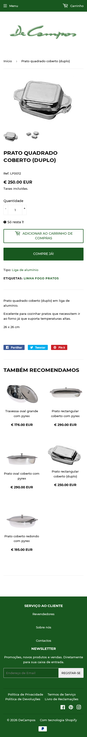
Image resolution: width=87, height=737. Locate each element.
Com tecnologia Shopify (58, 720)
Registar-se (71, 673)
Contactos (43, 640)
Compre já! (43, 254)
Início (7, 61)
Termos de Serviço (62, 694)
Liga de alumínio (25, 270)
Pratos (52, 278)
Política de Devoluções (22, 699)
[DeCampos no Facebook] (62, 708)
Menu (13, 6)
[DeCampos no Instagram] (79, 708)
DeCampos (26, 720)
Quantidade (13, 201)
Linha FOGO (34, 278)
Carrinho (76, 6)
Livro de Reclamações (61, 699)
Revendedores (43, 614)
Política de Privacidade (25, 694)
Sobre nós (43, 627)
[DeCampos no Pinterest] (70, 708)
